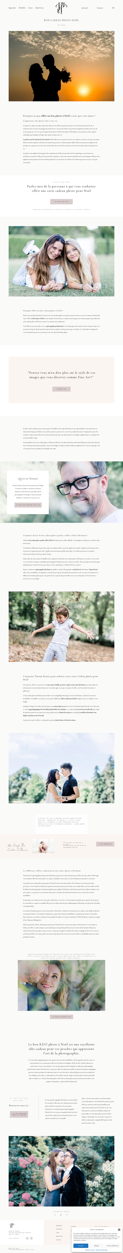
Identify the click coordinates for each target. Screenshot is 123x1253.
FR (113, 8)
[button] (119, 1230)
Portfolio (22, 8)
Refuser (96, 1245)
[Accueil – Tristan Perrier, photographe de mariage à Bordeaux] (61, 8)
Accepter (81, 1245)
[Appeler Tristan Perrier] (27, 1238)
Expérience (39, 8)
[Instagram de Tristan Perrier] (31, 1238)
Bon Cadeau (61, 25)
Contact (100, 8)
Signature (12, 8)
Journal (85, 8)
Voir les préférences (113, 1245)
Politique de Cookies (90, 1250)
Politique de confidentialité (102, 1250)
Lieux (30, 8)
